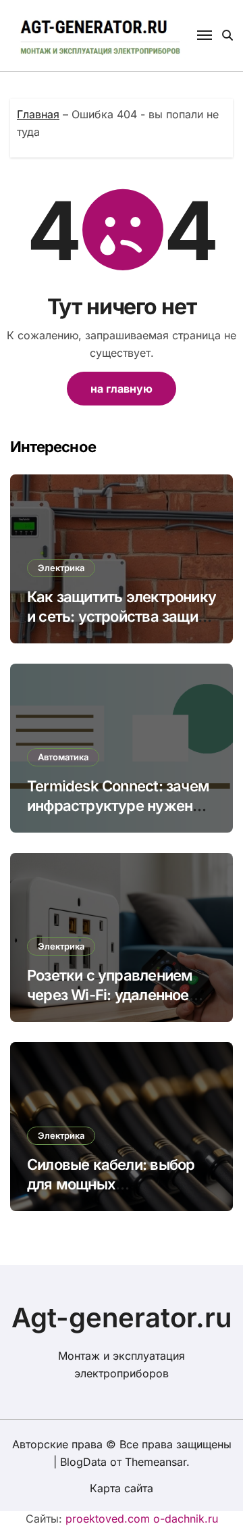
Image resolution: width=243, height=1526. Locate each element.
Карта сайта (121, 1488)
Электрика (61, 567)
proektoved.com (107, 1518)
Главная (38, 114)
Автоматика (63, 757)
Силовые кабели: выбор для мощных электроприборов (110, 1184)
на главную (121, 388)
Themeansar (155, 1462)
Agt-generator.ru (121, 1317)
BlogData (83, 1462)
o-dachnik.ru (185, 1518)
